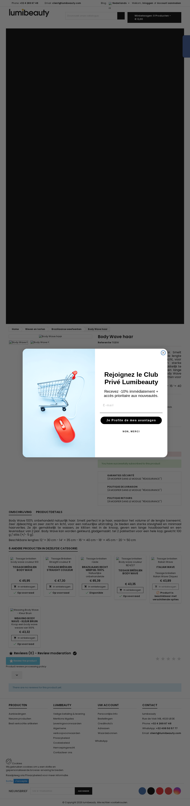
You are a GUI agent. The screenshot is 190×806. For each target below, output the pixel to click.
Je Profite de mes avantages (131, 420)
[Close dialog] (163, 353)
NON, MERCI (131, 431)
